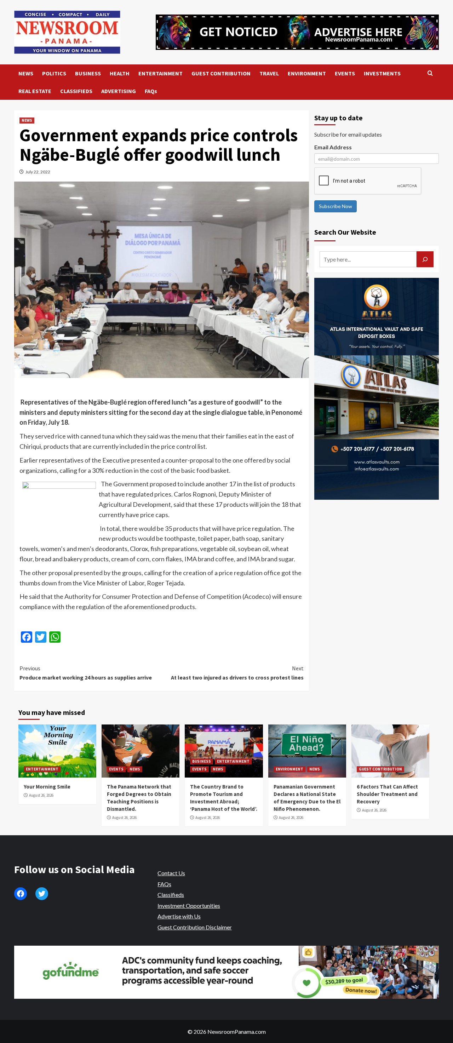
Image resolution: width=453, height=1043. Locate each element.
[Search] (430, 73)
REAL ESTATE (34, 90)
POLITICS (54, 73)
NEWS (25, 73)
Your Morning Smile (47, 786)
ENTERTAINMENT (160, 73)
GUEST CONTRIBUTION (221, 73)
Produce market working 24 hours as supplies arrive (85, 673)
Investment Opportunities (188, 905)
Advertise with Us (179, 916)
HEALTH (120, 73)
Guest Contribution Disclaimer (194, 927)
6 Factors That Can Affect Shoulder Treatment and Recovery (387, 794)
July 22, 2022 (37, 171)
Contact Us (171, 873)
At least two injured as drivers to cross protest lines (237, 673)
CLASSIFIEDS (76, 90)
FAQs (151, 90)
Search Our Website (345, 232)
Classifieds (170, 894)
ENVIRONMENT (307, 73)
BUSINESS (88, 73)
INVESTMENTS (382, 73)
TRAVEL (269, 73)
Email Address (333, 147)
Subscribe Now (335, 206)
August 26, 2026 (41, 795)
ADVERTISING (118, 90)
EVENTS (345, 73)
